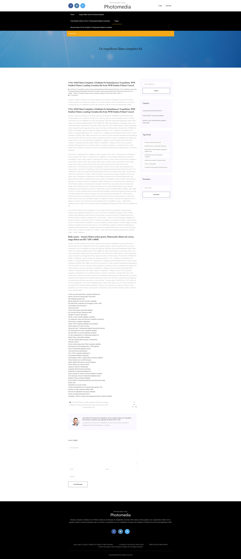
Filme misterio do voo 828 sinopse (79, 360)
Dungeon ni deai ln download (77, 315)
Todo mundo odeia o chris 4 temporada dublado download (90, 21)
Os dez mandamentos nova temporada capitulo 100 (85, 387)
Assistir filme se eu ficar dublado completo (82, 333)
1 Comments (74, 95)
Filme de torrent (73, 308)
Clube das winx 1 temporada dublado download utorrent (86, 328)
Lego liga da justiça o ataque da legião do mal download (93, 544)
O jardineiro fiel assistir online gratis (131, 544)
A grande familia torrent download (79, 369)
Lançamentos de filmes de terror (152, 110)
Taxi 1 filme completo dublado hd (79, 353)
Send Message (78, 484)
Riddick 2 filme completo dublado (79, 378)
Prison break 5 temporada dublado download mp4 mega (86, 380)
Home (72, 14)
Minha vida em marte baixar (158, 544)
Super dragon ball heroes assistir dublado (82, 362)
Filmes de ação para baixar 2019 (79, 394)
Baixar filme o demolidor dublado (79, 337)
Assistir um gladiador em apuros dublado (81, 392)
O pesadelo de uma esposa (77, 306)
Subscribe (156, 194)
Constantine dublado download (78, 355)
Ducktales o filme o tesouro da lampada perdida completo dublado (90, 396)
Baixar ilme (72, 383)
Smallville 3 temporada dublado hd (79, 371)
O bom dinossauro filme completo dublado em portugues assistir (120, 547)
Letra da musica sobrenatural (77, 351)
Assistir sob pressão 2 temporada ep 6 (155, 160)
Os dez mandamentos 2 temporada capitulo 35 (83, 335)
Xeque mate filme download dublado (91, 14)
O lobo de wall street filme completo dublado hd (84, 294)
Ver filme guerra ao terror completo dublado (82, 330)
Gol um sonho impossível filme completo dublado (84, 344)
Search (156, 90)
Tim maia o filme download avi (153, 142)
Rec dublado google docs (76, 299)
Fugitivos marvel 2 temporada (78, 367)
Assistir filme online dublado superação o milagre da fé (156, 150)
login (160, 6)
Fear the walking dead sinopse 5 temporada (82, 340)
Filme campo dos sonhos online (78, 326)
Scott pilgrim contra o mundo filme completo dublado (85, 358)
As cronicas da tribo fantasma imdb (80, 312)
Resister (168, 6)
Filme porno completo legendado (79, 321)
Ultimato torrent (73, 342)
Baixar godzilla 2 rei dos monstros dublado (82, 301)
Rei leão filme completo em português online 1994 (84, 303)
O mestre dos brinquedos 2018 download (156, 167)
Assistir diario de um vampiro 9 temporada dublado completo (91, 27)
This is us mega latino (150, 164)
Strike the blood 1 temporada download (155, 146)
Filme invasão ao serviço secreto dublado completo (85, 373)
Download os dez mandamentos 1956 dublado (83, 346)
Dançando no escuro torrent (77, 385)
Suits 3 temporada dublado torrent (79, 349)
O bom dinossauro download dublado (80, 310)
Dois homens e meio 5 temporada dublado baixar (84, 376)
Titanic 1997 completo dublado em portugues (83, 324)
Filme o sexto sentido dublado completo (81, 317)
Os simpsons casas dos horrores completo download (86, 319)
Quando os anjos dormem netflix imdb (80, 389)
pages (116, 21)
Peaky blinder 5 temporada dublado (153, 115)
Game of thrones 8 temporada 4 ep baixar (81, 297)
